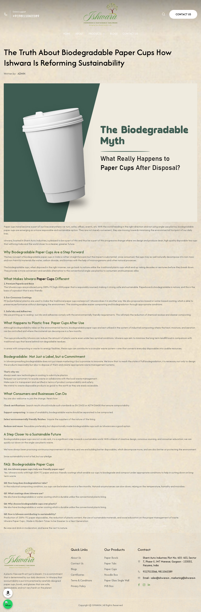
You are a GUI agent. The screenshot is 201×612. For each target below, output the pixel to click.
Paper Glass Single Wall (116, 580)
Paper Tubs (110, 563)
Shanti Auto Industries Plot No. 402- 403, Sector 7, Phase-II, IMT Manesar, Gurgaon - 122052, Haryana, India (169, 561)
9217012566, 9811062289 (157, 571)
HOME (66, 34)
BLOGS (114, 34)
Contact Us (77, 563)
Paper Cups (45, 278)
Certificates (77, 575)
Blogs (74, 569)
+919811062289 (26, 15)
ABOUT (79, 34)
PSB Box (109, 586)
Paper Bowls (111, 558)
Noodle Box (111, 575)
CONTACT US (183, 14)
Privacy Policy (78, 586)
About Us (76, 558)
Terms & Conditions (81, 580)
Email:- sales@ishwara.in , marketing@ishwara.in (169, 578)
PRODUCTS (95, 34)
